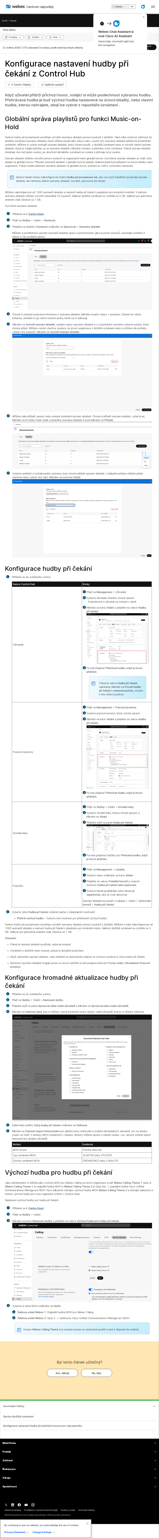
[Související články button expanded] (154, 1406)
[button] (143, 7)
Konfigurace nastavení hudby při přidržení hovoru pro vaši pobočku (42, 1425)
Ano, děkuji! (62, 1373)
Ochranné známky (86, 1510)
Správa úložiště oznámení (18, 1416)
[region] (45, 1528)
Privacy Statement (15, 1532)
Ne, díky (96, 1373)
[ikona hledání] (113, 7)
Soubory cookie (68, 1510)
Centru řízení (36, 214)
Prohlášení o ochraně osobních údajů (41, 1510)
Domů (4, 21)
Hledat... (119, 6)
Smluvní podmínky (13, 1510)
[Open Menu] (153, 7)
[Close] (87, 1523)
